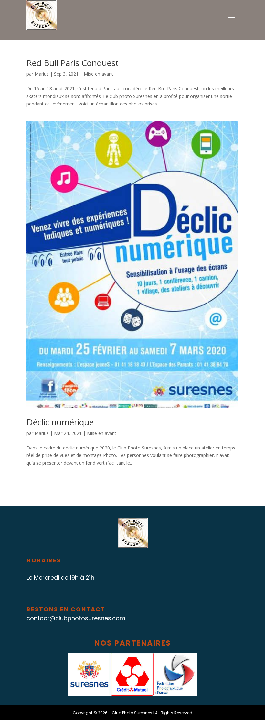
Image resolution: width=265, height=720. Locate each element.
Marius (42, 74)
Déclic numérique (60, 422)
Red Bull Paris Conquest (72, 63)
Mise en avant (98, 74)
